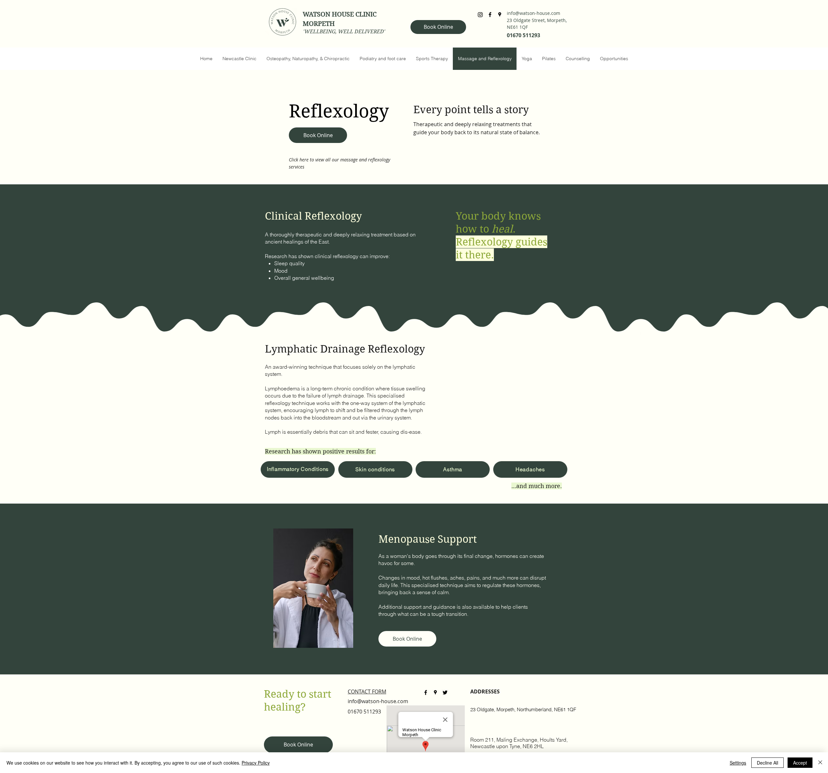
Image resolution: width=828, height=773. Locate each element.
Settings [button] (738, 762)
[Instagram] (480, 14)
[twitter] (445, 692)
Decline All (767, 762)
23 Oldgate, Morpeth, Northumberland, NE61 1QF (523, 709)
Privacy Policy (256, 762)
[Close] (820, 762)
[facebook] (490, 14)
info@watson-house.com (533, 13)
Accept (800, 762)
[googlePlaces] (499, 14)
